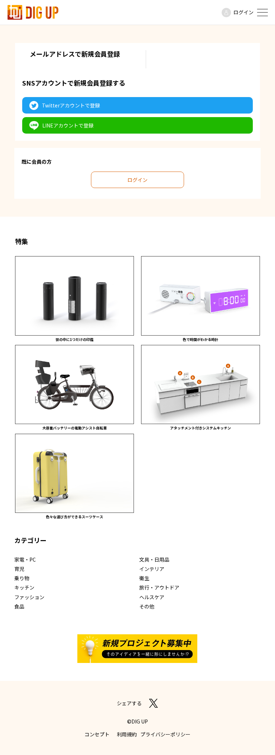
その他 (146, 606)
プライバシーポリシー (165, 734)
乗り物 (21, 578)
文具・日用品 (154, 559)
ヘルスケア (151, 597)
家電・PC (25, 559)
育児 (19, 568)
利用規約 (127, 734)
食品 (19, 606)
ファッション (29, 597)
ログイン (243, 12)
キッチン (24, 587)
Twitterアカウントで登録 (71, 105)
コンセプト (97, 734)
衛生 (144, 578)
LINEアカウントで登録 (67, 125)
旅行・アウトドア (159, 587)
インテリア (151, 568)
